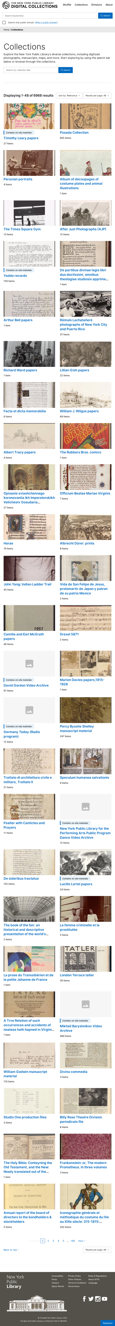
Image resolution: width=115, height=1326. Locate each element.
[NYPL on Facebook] (84, 1299)
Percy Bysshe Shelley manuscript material (77, 728)
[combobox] (50, 16)
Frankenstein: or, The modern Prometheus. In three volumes (83, 1165)
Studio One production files (25, 1117)
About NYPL (94, 1279)
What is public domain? (46, 22)
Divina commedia (73, 1072)
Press (54, 1279)
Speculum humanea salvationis (84, 777)
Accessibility (57, 1276)
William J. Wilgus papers (79, 411)
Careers (55, 1283)
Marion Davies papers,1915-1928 (82, 682)
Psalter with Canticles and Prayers (24, 825)
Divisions (96, 4)
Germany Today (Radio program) (22, 734)
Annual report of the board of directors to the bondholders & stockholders (28, 1217)
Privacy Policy (74, 1276)
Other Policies (74, 1279)
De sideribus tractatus (21, 878)
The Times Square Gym (22, 229)
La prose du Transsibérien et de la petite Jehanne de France (28, 977)
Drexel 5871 (69, 634)
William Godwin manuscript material (25, 1074)
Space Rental (58, 1286)
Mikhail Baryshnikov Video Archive (81, 1028)
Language (92, 1283)
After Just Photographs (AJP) (83, 229)
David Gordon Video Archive (26, 685)
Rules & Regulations (97, 1276)
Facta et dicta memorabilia (25, 411)
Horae (8, 543)
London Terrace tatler (77, 975)
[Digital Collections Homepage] (29, 5)
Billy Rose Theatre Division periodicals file (81, 1119)
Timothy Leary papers (21, 138)
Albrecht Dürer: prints (77, 543)
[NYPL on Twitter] (91, 1299)
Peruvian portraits (18, 179)
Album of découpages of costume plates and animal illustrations (81, 183)
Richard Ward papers (20, 370)
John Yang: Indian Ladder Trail (27, 584)
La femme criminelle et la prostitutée (79, 927)
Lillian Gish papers (74, 370)
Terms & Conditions (77, 1283)
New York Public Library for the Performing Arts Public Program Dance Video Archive (85, 833)
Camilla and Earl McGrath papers (24, 636)
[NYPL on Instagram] (98, 1299)
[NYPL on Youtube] (105, 1299)
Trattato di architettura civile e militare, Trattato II (28, 780)
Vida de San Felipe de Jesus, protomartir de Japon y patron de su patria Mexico (84, 588)
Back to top (10, 1249)
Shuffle (67, 4)
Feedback (108, 1323)
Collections (81, 4)
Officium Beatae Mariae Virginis (85, 493)
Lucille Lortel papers (76, 884)
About (109, 4)
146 (73, 1240)
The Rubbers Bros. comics (80, 452)
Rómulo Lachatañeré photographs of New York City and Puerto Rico (83, 324)
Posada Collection (74, 132)
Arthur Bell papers (18, 320)
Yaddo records (15, 276)
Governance (74, 1286)
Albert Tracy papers (20, 452)
